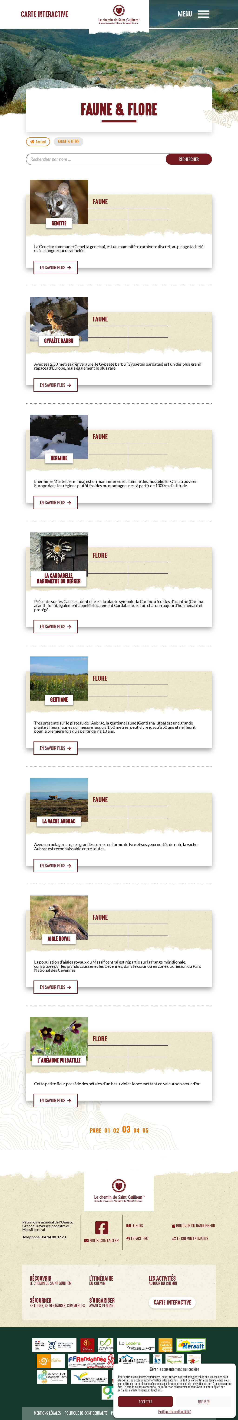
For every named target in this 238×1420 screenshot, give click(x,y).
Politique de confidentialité (174, 1411)
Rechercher (189, 159)
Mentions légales (47, 1413)
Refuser (204, 1401)
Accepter (145, 1401)
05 (145, 1130)
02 (116, 1130)
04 (136, 1130)
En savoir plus (53, 267)
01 (107, 1130)
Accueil (41, 141)
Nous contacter (104, 1240)
